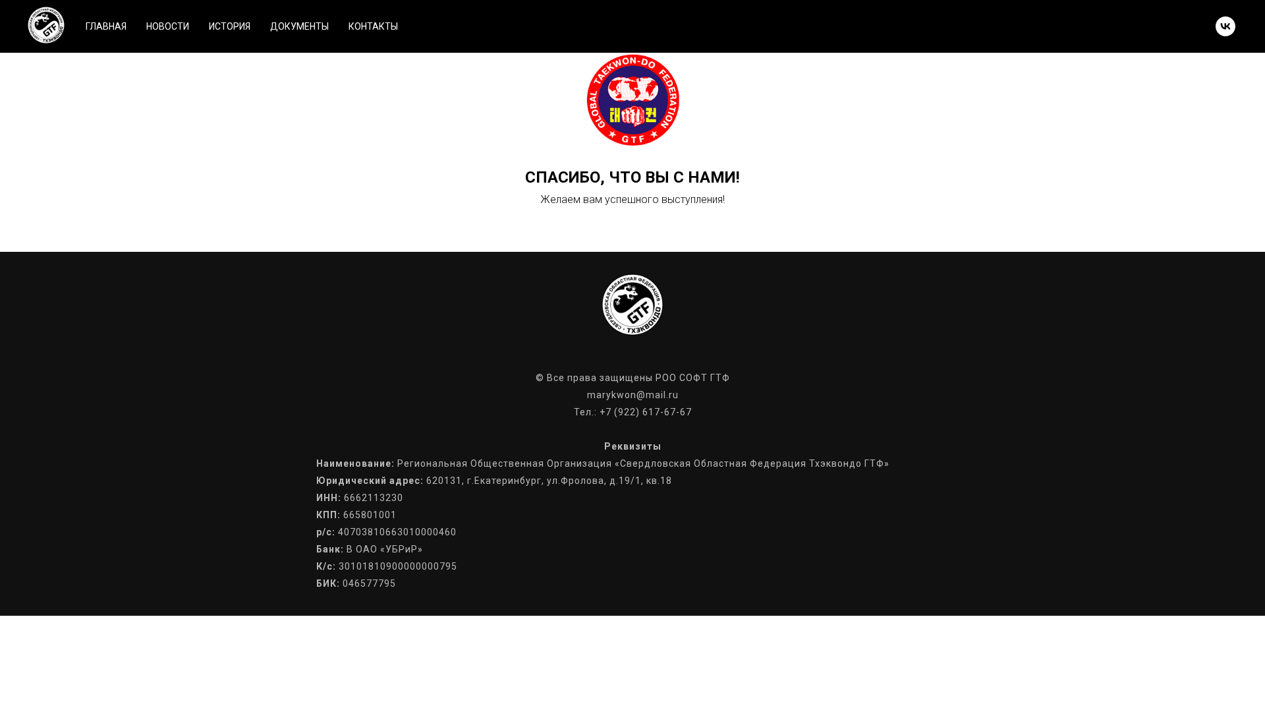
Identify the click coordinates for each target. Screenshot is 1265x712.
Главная (106, 26)
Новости (167, 26)
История (229, 26)
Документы (299, 26)
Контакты (373, 26)
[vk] (1225, 26)
